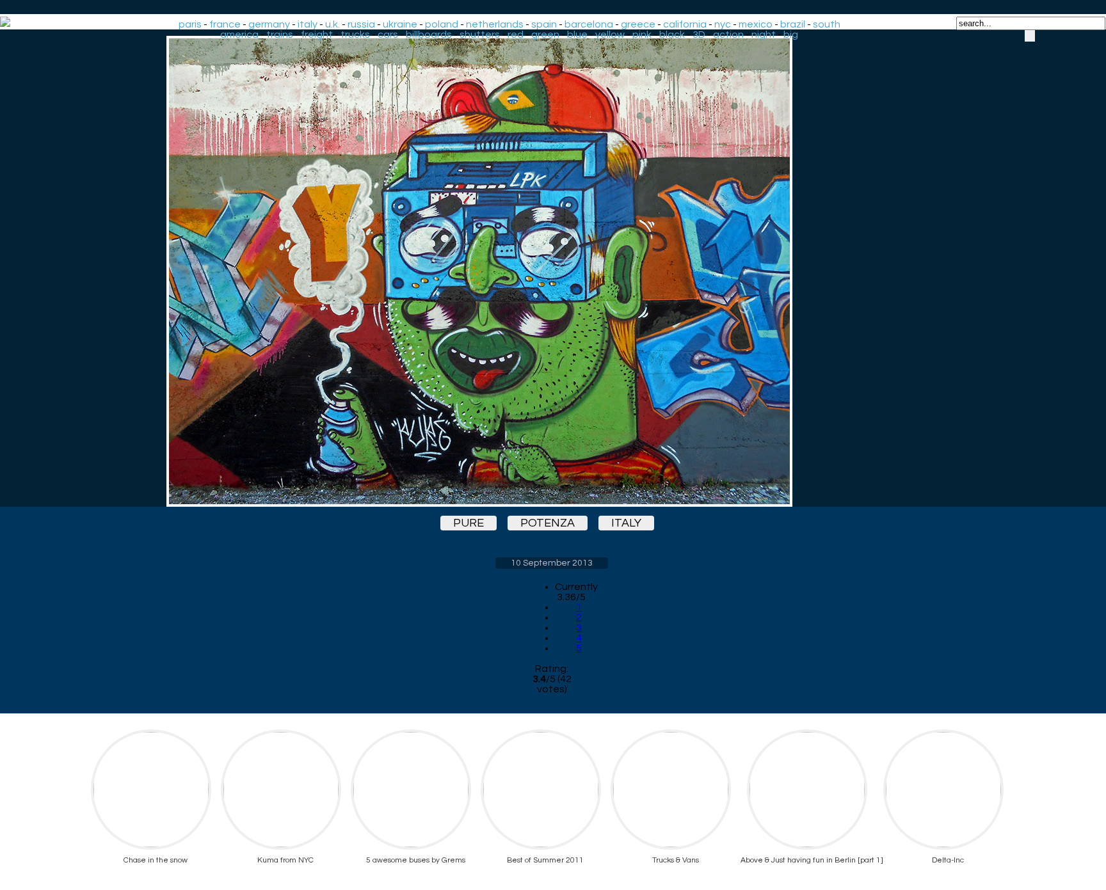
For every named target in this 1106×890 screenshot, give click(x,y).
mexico (756, 24)
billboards (429, 34)
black (672, 34)
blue (577, 34)
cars (388, 34)
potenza (547, 523)
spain (544, 24)
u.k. (332, 24)
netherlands (495, 24)
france (225, 24)
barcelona (589, 24)
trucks (355, 34)
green (545, 34)
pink (642, 34)
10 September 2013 (552, 563)
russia (361, 24)
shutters (480, 34)
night (763, 34)
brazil (792, 24)
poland (441, 24)
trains (279, 34)
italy (307, 24)
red (516, 34)
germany (269, 24)
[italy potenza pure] (552, 271)
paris (190, 24)
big (790, 34)
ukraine (400, 24)
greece (638, 24)
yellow (610, 34)
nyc (722, 24)
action (728, 34)
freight (317, 34)
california (685, 24)
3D (699, 34)
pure (468, 523)
